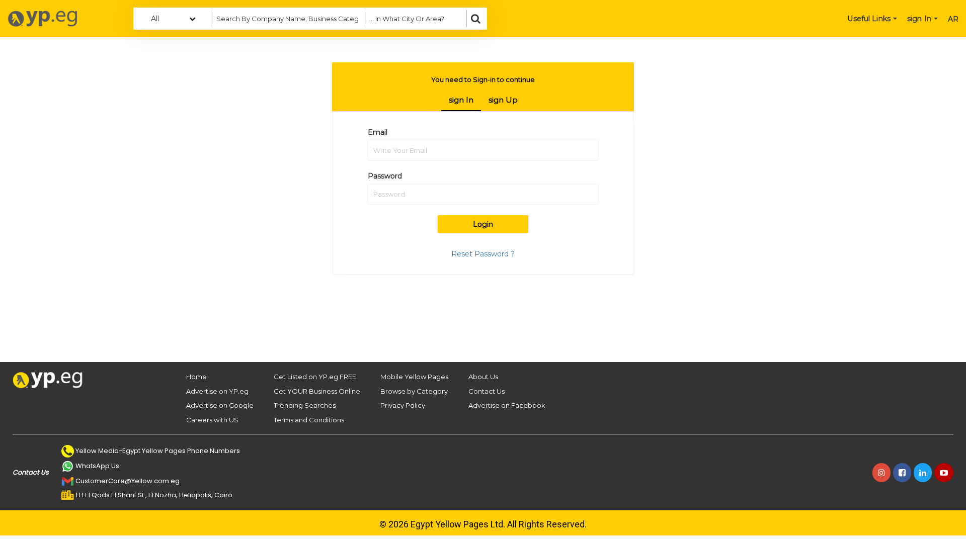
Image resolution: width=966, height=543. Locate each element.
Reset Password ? (483, 253)
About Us (483, 377)
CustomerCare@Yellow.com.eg (127, 481)
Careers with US (212, 420)
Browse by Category (414, 391)
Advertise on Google (220, 405)
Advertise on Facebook (506, 405)
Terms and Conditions (309, 420)
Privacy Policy (402, 405)
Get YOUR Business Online (317, 391)
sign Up (503, 100)
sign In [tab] (461, 100)
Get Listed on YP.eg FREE (315, 377)
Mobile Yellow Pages (414, 377)
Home (196, 377)
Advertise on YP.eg (217, 391)
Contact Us (486, 391)
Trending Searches (305, 405)
